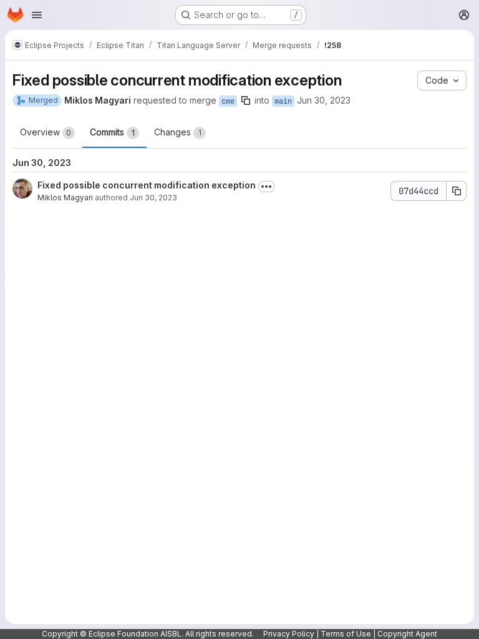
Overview (45, 132)
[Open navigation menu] (37, 15)
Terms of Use (346, 633)
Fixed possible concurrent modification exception (146, 185)
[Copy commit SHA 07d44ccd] (457, 191)
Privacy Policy (288, 633)
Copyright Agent (407, 633)
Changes (177, 132)
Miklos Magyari (65, 197)
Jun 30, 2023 (324, 100)
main (283, 101)
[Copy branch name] (245, 100)
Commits (112, 132)
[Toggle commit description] (266, 186)
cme (228, 101)
